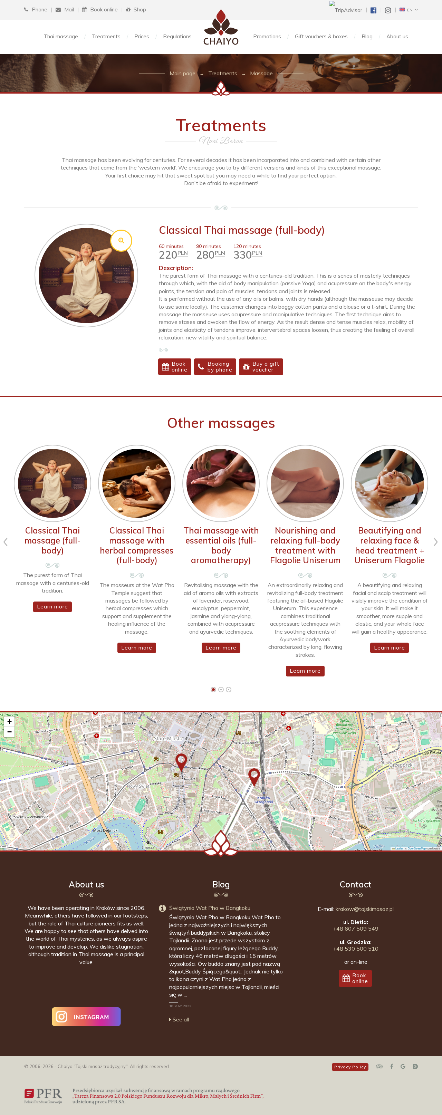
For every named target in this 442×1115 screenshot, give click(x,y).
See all (180, 1019)
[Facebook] (391, 1066)
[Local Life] (415, 1066)
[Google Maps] (403, 1066)
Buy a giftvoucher (265, 367)
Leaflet (399, 848)
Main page (182, 73)
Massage (261, 73)
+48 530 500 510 (355, 948)
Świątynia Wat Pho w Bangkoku (209, 907)
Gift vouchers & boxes (321, 36)
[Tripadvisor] (379, 1066)
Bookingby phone (220, 367)
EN (409, 9)
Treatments (106, 36)
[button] (181, 762)
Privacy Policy (350, 1066)
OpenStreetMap (417, 848)
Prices (141, 36)
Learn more (52, 606)
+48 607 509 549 (355, 928)
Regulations (177, 36)
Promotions (267, 36)
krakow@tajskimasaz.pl (365, 908)
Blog (367, 36)
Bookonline (180, 367)
